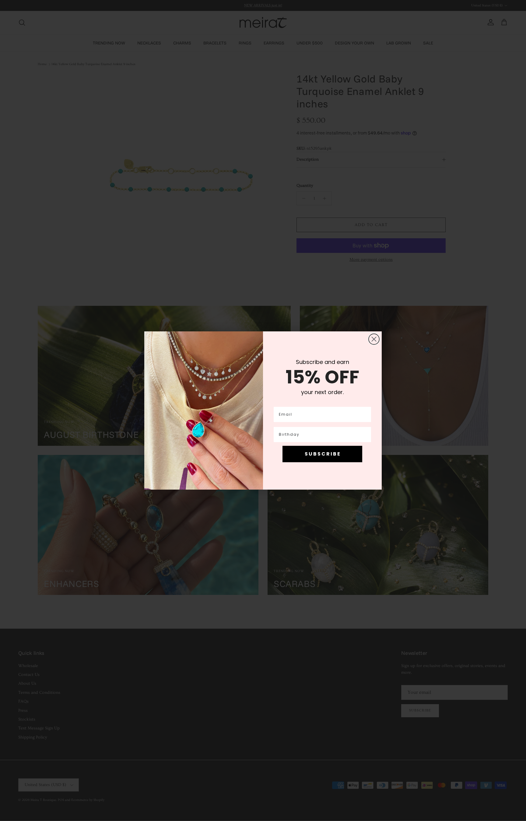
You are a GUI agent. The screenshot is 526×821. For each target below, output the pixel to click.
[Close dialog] (374, 339)
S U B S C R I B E (322, 453)
